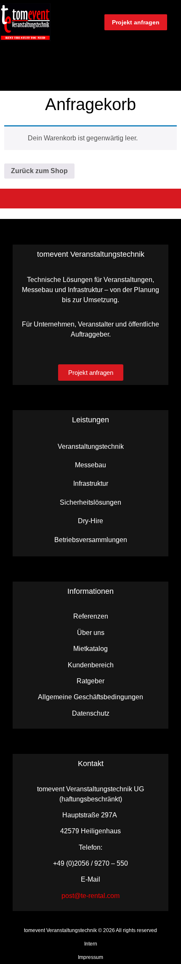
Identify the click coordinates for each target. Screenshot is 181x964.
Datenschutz (90, 713)
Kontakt (91, 763)
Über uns (90, 632)
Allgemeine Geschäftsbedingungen (90, 697)
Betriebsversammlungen (90, 539)
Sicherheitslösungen (90, 502)
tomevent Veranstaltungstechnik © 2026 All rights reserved (90, 930)
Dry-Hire (90, 520)
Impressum (90, 957)
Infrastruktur (90, 483)
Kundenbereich (91, 665)
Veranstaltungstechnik (91, 446)
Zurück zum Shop (39, 170)
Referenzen (90, 616)
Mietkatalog (90, 648)
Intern (90, 944)
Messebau (90, 465)
